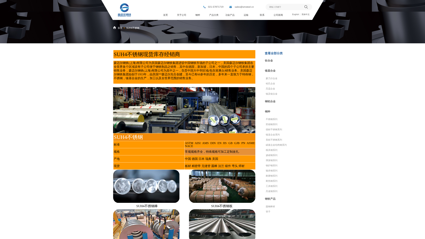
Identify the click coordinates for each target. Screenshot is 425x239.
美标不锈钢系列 (274, 139)
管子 (268, 211)
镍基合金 (270, 70)
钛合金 (269, 60)
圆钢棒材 (270, 206)
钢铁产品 (270, 198)
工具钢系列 (271, 186)
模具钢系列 (271, 150)
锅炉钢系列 (271, 165)
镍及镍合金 (271, 93)
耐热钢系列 (271, 181)
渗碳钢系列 (271, 155)
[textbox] (284, 7)
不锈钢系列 (271, 119)
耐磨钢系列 (271, 175)
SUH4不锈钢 (132, 28)
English (295, 14)
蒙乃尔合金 (271, 78)
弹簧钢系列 (271, 160)
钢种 (267, 111)
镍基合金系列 (273, 134)
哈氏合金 (270, 83)
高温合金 (270, 88)
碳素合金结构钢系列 (276, 145)
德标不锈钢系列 (274, 129)
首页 (120, 28)
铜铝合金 (270, 101)
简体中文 (306, 14)
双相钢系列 (271, 124)
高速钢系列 (271, 191)
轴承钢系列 (271, 170)
